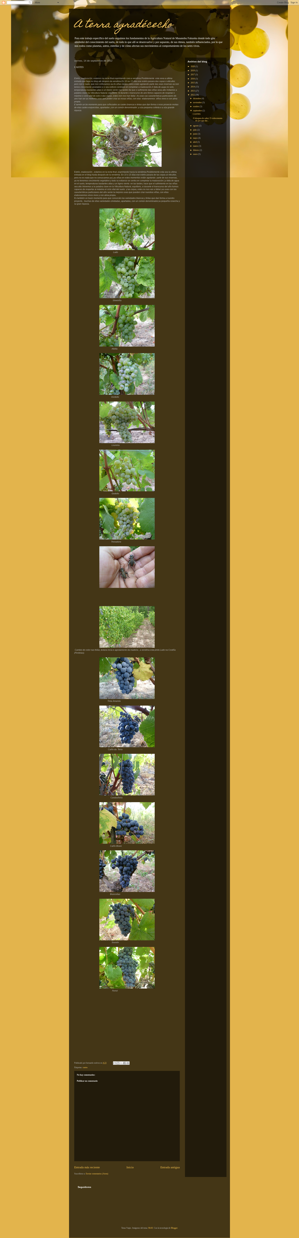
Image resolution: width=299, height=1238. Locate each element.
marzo (196, 146)
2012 (193, 95)
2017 (193, 74)
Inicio (130, 1167)
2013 (193, 91)
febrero (196, 150)
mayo (195, 138)
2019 (193, 70)
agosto (196, 125)
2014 (193, 86)
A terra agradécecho (123, 25)
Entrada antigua (170, 1167)
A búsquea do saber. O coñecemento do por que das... (207, 119)
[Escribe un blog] (118, 1063)
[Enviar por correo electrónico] (114, 1063)
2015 (193, 82)
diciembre (197, 98)
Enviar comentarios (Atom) (97, 1173)
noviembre (197, 102)
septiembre (197, 110)
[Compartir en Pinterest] (128, 1063)
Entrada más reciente (87, 1167)
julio (195, 130)
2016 (193, 78)
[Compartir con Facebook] (124, 1063)
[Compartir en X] (121, 1063)
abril (195, 142)
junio (195, 134)
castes (85, 1067)
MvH (150, 1228)
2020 (193, 66)
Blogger (174, 1228)
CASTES (197, 114)
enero (195, 154)
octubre (196, 106)
